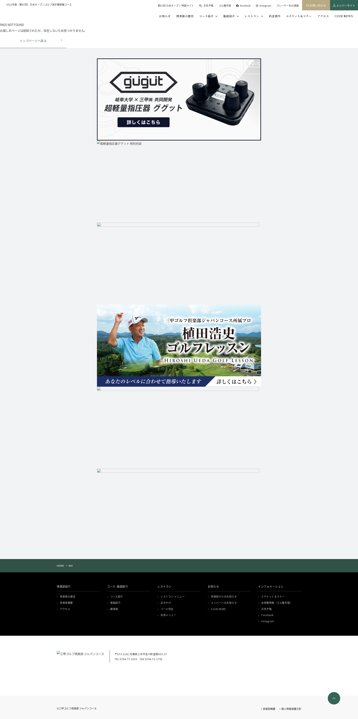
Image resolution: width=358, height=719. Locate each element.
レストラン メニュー (173, 596)
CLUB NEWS (344, 16)
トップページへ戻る (33, 41)
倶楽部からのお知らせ (224, 596)
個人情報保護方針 (291, 709)
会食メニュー (168, 615)
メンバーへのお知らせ (224, 602)
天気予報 (207, 5)
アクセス (323, 16)
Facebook (267, 615)
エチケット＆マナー (299, 16)
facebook (245, 5)
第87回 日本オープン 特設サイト (176, 5)
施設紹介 (230, 16)
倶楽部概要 (66, 602)
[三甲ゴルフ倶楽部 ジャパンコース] (28, 13)
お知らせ (165, 16)
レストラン (253, 16)
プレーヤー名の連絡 (287, 5)
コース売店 (167, 609)
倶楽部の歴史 (185, 16)
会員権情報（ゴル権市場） (276, 602)
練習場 (114, 609)
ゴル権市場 (225, 5)
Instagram (264, 5)
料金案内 (275, 16)
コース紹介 (207, 16)
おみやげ (166, 602)
